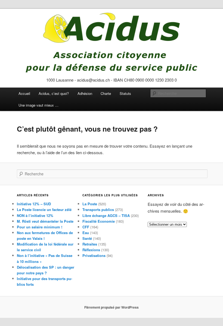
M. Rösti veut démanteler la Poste (45, 221)
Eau (85, 232)
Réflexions (91, 249)
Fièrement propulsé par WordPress (111, 307)
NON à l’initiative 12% (35, 215)
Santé (87, 238)
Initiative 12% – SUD (34, 203)
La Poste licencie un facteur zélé (44, 209)
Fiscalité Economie (98, 221)
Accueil (24, 93)
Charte (106, 93)
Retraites (89, 244)
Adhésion (85, 93)
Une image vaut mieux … (38, 105)
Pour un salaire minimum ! (39, 226)
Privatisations (94, 255)
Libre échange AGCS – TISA (106, 215)
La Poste (89, 203)
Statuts (125, 93)
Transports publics (98, 209)
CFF (85, 226)
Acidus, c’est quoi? (54, 93)
